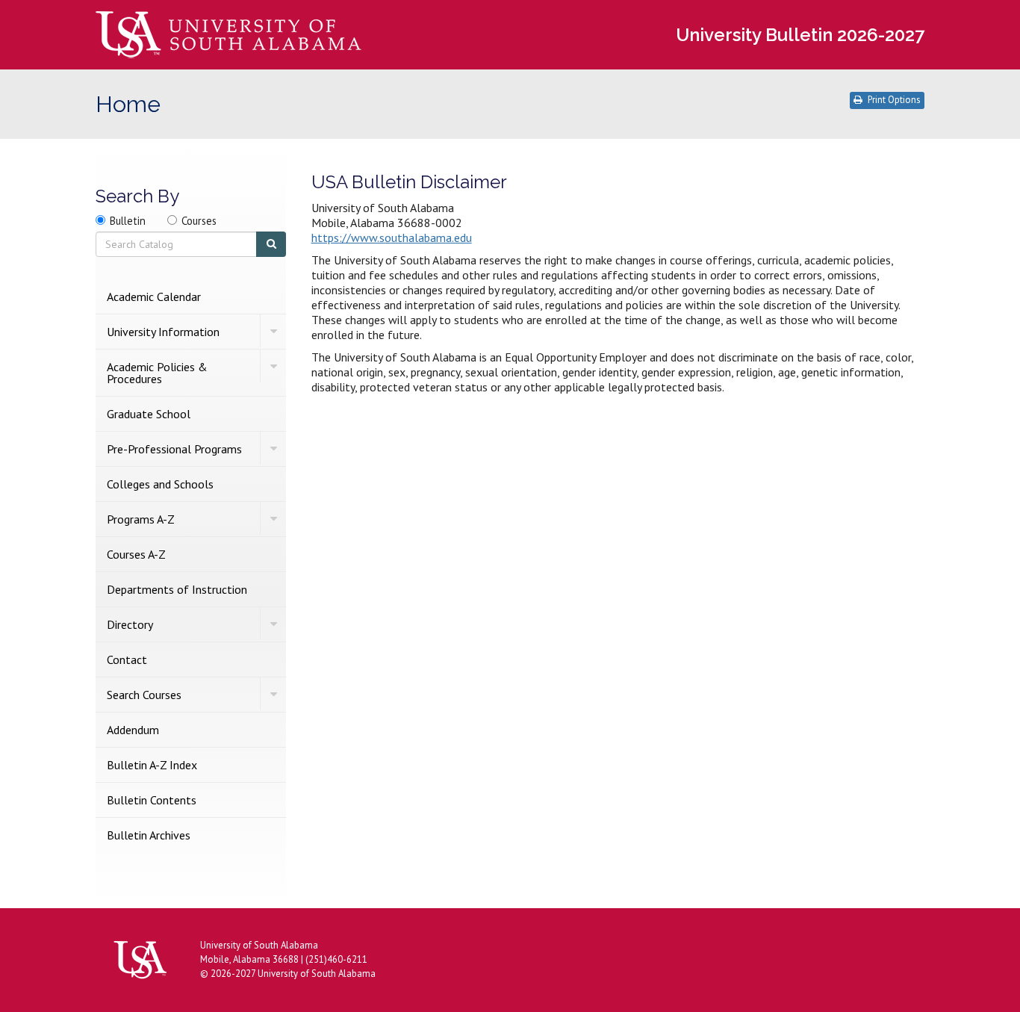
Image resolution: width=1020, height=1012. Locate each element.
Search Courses (144, 694)
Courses (199, 221)
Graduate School (148, 413)
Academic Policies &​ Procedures (157, 372)
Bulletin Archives (148, 835)
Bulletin (128, 221)
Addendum (133, 729)
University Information (163, 331)
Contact (127, 659)
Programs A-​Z (141, 519)
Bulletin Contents (151, 799)
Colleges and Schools (160, 483)
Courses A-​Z (136, 554)
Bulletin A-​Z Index (152, 764)
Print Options (894, 99)
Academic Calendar (154, 296)
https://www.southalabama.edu (391, 237)
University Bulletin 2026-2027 (800, 35)
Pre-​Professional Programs (174, 448)
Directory (130, 624)
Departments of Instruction (177, 589)
